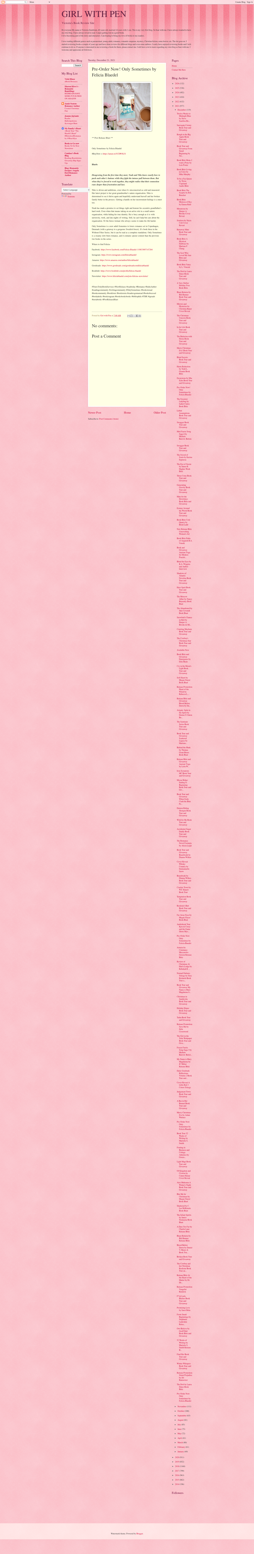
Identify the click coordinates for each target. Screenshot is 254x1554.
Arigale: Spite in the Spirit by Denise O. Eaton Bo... (184, 714)
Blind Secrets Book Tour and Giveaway (184, 359)
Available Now (183, 650)
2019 (177, 1461)
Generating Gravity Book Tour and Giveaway (183, 489)
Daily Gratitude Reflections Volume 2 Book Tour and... (184, 1074)
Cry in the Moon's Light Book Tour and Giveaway (184, 670)
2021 (177, 105)
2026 (177, 83)
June (180, 1429)
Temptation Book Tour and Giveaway (184, 899)
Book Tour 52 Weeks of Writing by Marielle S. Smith (182, 1138)
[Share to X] (134, 315)
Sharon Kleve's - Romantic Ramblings (72, 89)
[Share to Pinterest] (139, 315)
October (181, 1411)
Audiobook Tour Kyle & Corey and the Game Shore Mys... (183, 928)
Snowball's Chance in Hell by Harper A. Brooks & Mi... (184, 621)
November (182, 1406)
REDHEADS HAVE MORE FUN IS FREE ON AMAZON (73, 96)
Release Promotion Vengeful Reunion (184, 1289)
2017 (177, 1470)
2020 (177, 1457)
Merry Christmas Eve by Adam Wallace (184, 1115)
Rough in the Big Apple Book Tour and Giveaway (184, 138)
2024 (177, 92)
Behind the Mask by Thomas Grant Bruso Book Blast (183, 751)
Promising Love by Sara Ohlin (183, 1309)
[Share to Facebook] (137, 315)
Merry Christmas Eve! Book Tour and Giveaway (184, 350)
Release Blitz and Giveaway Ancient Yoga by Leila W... (184, 763)
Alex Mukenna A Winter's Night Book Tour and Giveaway (184, 1186)
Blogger (139, 1533)
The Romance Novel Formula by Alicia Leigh (184, 843)
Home (127, 412)
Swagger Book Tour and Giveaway (183, 425)
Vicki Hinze (70, 79)
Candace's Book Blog (72, 154)
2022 (177, 101)
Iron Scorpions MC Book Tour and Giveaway (184, 773)
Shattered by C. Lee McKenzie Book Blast (184, 1208)
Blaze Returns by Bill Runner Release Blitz (184, 1238)
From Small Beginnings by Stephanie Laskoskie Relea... (184, 1319)
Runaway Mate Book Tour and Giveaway (184, 232)
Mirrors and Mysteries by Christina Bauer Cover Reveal (184, 307)
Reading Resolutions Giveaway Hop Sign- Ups (73, 160)
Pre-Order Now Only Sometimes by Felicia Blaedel (184, 939)
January (181, 1451)
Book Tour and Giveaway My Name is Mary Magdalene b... (184, 988)
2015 (177, 1479)
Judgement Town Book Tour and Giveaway (184, 1094)
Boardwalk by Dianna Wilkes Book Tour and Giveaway (184, 879)
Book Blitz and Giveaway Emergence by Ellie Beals (184, 658)
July (179, 1424)
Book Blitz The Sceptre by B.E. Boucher (184, 192)
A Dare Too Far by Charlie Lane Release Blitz (184, 1229)
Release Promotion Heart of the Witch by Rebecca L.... (184, 690)
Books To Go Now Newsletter (72, 147)
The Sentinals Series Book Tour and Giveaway (183, 725)
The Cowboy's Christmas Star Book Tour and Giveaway (184, 642)
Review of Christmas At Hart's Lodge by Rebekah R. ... (184, 965)
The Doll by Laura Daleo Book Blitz (184, 1387)
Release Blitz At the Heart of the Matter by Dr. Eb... (184, 1279)
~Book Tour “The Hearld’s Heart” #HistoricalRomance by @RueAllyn (73, 134)
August (181, 1419)
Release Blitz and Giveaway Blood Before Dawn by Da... (184, 702)
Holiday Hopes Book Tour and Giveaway (184, 1010)
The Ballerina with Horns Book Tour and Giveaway (184, 340)
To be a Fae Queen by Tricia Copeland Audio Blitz (184, 182)
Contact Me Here (179, 69)
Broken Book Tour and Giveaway (184, 1258)
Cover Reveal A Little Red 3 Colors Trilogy (184, 1085)
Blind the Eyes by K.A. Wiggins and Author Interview (184, 565)
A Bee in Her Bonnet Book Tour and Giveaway (183, 1104)
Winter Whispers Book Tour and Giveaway (184, 1366)
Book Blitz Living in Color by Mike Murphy (184, 172)
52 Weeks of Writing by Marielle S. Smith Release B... (184, 1345)
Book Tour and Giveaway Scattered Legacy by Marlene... (183, 738)
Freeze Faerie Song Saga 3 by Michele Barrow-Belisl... (184, 1051)
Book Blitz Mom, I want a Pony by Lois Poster (184, 162)
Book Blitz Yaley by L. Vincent (184, 265)
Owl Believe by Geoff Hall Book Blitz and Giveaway (184, 1332)
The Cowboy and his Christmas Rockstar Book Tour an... (184, 1267)
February (182, 1447)
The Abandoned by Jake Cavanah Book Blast (184, 610)
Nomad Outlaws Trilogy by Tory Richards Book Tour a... (184, 977)
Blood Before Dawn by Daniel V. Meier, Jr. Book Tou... (184, 1249)
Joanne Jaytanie (72, 115)
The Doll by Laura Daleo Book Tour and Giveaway (184, 275)
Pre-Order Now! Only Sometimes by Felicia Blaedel (184, 391)
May (180, 1433)
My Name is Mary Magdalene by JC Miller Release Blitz (184, 1063)
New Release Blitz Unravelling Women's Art (184, 531)
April (180, 1438)
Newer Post (94, 412)
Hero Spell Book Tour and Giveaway (183, 590)
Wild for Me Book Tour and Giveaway (184, 822)
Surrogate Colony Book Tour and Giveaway (184, 127)
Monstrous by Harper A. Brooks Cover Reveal (183, 212)
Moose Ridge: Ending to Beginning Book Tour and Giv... (184, 785)
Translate (71, 196)
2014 (177, 1484)
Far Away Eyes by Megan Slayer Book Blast (184, 917)
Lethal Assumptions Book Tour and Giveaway (184, 414)
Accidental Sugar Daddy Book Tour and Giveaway (184, 833)
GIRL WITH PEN (94, 13)
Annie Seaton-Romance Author (72, 104)
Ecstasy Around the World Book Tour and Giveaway (184, 512)
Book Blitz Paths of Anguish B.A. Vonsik (184, 541)
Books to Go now (72, 143)
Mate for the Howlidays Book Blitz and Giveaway (184, 500)
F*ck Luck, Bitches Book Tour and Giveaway (183, 1300)
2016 (177, 1475)
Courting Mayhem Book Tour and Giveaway (184, 631)
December (182, 109)
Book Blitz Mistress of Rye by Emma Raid (184, 202)
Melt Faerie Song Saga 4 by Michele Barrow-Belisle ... (184, 436)
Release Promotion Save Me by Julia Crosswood (184, 1028)
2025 (177, 88)
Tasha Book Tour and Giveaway (184, 1018)
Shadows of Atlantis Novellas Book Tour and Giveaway (184, 578)
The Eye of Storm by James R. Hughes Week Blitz (184, 468)
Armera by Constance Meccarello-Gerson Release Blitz (184, 952)
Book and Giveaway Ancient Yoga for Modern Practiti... (183, 552)
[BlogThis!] (131, 315)
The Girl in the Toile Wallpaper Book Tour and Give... (184, 1039)
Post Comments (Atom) (109, 418)
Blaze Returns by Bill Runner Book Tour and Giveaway (184, 296)
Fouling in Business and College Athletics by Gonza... (183, 1152)
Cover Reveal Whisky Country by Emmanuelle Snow (183, 866)
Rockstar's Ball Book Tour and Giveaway (184, 908)
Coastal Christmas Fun (72, 109)
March (180, 1442)
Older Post (160, 412)
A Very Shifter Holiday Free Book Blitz (183, 285)
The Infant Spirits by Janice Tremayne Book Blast (184, 1218)
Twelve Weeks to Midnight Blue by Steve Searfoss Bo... (184, 117)
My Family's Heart (73, 128)
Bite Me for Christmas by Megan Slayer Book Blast (183, 1198)
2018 (177, 1466)
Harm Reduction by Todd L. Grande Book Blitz (183, 370)
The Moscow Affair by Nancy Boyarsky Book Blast (184, 600)
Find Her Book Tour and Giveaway (183, 1356)
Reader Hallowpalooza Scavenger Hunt (71, 121)
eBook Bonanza (71, 81)
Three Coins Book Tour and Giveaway (184, 478)
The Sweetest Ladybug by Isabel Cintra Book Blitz (183, 403)
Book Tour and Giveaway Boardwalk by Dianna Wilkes (184, 853)
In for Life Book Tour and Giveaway (183, 329)
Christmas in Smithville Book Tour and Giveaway (184, 1000)
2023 (177, 97)
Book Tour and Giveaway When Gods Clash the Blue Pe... (184, 799)
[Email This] (128, 315)
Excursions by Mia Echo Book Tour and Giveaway (184, 380)
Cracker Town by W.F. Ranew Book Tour (184, 890)
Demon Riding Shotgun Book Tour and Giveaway (184, 812)
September (182, 1415)
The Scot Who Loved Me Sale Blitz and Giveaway (184, 256)
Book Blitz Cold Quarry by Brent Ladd (183, 522)
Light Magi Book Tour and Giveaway (184, 1164)
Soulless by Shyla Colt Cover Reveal (184, 223)
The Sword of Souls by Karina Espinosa (184, 457)
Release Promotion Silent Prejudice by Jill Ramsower (184, 1376)
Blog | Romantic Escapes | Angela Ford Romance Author (72, 172)
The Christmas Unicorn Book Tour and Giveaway (184, 319)
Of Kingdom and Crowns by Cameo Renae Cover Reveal (184, 1174)
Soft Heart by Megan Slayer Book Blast (183, 680)
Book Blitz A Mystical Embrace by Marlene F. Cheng (183, 243)
